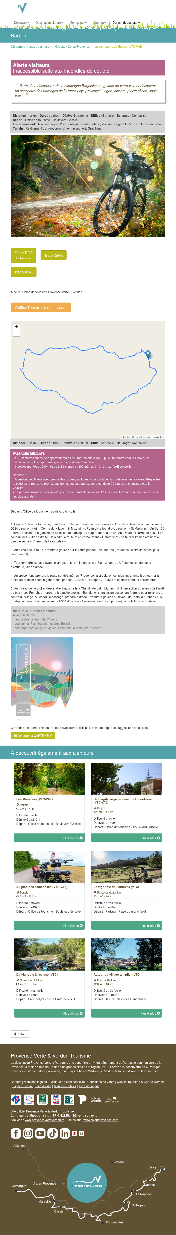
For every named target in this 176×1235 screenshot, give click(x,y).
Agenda (98, 22)
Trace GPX (53, 255)
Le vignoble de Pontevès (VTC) (116, 887)
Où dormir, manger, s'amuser (30, 46)
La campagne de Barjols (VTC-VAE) (118, 46)
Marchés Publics (65, 1086)
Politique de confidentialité (67, 1082)
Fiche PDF (23, 255)
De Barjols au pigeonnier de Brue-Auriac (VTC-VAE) (123, 800)
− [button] (16, 333)
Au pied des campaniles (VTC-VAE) (41, 887)
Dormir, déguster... (125, 22)
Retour (22, 1034)
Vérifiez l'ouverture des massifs (41, 307)
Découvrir (20, 22)
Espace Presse (22, 1086)
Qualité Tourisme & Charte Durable (141, 1082)
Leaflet (126, 437)
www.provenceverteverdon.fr (44, 1120)
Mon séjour (77, 22)
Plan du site (43, 1086)
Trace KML (23, 272)
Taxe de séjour (89, 1086)
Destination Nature (48, 22)
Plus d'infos (71, 838)
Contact (16, 1082)
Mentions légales (35, 1082)
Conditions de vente (100, 1082)
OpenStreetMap (143, 437)
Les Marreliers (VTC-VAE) (34, 799)
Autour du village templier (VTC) (117, 974)
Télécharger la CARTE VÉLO (33, 735)
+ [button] (16, 326)
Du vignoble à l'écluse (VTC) (37, 974)
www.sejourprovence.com (100, 1120)
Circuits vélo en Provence (72, 46)
